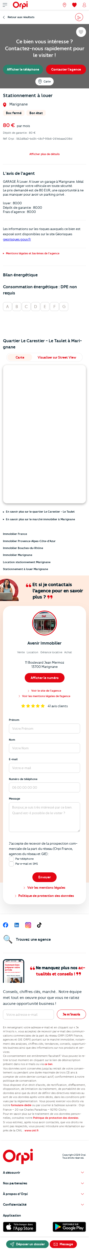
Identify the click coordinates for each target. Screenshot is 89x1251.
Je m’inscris (71, 1014)
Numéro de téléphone (23, 779)
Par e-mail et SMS (26, 863)
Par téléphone (24, 858)
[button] (44, 154)
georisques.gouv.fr (17, 239)
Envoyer (44, 877)
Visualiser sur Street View (57, 357)
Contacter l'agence (66, 69)
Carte (47, 81)
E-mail (13, 759)
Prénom (14, 720)
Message (14, 798)
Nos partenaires (15, 1183)
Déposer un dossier (30, 1244)
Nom (12, 739)
